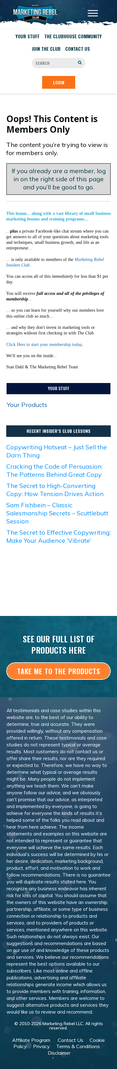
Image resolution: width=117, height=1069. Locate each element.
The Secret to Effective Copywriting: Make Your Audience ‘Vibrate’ (58, 536)
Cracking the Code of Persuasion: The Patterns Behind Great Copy (54, 470)
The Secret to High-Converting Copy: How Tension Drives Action (55, 490)
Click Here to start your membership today (44, 344)
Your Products (27, 405)
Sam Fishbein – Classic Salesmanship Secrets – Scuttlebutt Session (57, 513)
